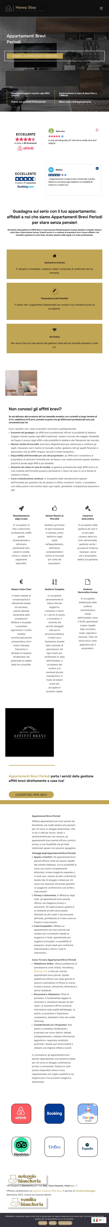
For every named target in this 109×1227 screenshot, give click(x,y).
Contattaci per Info (31, 795)
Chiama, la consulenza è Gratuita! (34, 55)
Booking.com (40, 971)
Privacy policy (65, 1223)
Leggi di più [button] (54, 191)
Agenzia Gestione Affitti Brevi (47, 1190)
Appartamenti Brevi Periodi (29, 776)
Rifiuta (52, 1223)
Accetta (42, 1223)
